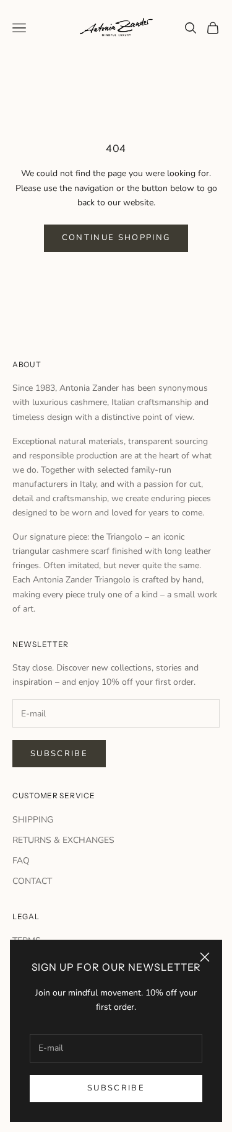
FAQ (21, 861)
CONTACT (32, 881)
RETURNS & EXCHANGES (63, 840)
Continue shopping (116, 237)
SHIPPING (32, 820)
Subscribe (116, 1088)
